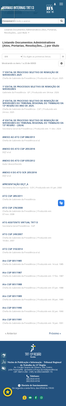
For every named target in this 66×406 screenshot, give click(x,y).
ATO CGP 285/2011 (12, 195)
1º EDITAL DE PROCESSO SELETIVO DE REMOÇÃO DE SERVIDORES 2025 (30, 73)
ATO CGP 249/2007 (12, 234)
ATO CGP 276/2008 (12, 207)
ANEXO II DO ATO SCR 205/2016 (19, 172)
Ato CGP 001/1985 (12, 260)
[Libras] (3, 355)
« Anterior (11, 333)
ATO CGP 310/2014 (12, 248)
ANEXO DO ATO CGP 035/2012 (18, 160)
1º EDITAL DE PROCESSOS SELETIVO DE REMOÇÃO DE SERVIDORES (31, 87)
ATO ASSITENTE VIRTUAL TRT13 (20, 222)
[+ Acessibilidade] (3, 368)
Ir (63, 56)
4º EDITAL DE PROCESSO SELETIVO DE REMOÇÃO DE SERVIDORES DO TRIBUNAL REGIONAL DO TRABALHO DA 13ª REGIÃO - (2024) (32, 123)
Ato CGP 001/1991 (12, 319)
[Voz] (3, 362)
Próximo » (55, 333)
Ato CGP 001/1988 (12, 284)
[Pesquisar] (61, 21)
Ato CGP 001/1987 (12, 272)
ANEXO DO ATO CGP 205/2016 (18, 148)
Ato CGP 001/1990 (12, 307)
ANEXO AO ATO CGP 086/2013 (18, 137)
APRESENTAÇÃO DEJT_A (15, 184)
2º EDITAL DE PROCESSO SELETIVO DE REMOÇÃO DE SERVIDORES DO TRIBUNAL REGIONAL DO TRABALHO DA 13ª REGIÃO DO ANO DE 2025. (32, 103)
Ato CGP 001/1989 (12, 296)
